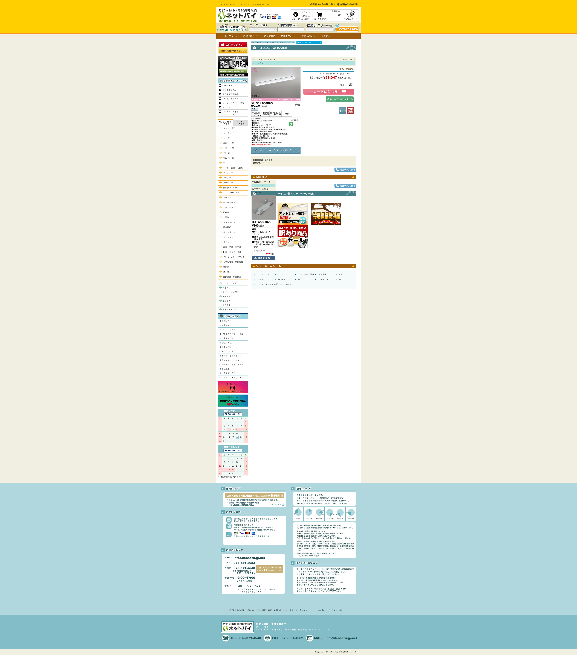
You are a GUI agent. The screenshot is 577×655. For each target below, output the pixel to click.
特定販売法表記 (229, 373)
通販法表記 (267, 610)
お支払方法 (227, 347)
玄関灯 (226, 217)
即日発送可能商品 (230, 94)
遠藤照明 (226, 301)
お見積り (292, 610)
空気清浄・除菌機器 (232, 277)
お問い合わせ (228, 321)
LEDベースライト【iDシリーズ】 (231, 113)
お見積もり (227, 325)
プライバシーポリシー (232, 378)
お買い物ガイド (253, 610)
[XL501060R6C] (276, 144)
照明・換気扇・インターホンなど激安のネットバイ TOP (272, 42)
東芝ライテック (229, 310)
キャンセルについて (231, 360)
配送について (228, 351)
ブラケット (228, 163)
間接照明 (227, 227)
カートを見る (319, 610)
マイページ (305, 12)
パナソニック (263, 274)
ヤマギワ (262, 279)
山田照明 (226, 305)
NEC (341, 279)
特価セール (227, 86)
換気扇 (226, 267)
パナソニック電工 (230, 283)
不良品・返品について (232, 356)
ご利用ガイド (228, 338)
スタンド (227, 198)
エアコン (226, 107)
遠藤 (341, 274)
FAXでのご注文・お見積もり (234, 334)
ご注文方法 (227, 343)
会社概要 (226, 369)
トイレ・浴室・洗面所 (233, 168)
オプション (228, 237)
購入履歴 (305, 19)
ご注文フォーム (229, 330)
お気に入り (305, 16)
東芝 (300, 279)
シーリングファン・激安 (233, 103)
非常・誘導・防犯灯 (232, 247)
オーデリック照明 (306, 274)
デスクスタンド (230, 202)
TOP (232, 610)
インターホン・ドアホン (234, 257)
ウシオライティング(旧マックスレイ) (274, 284)
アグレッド (323, 279)
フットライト (229, 222)
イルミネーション (231, 193)
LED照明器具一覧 (231, 99)
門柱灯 (226, 212)
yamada (281, 279)
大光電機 (322, 274)
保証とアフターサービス (233, 364)
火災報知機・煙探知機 (233, 262)
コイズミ (282, 274)
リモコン (227, 242)
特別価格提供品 (229, 90)
